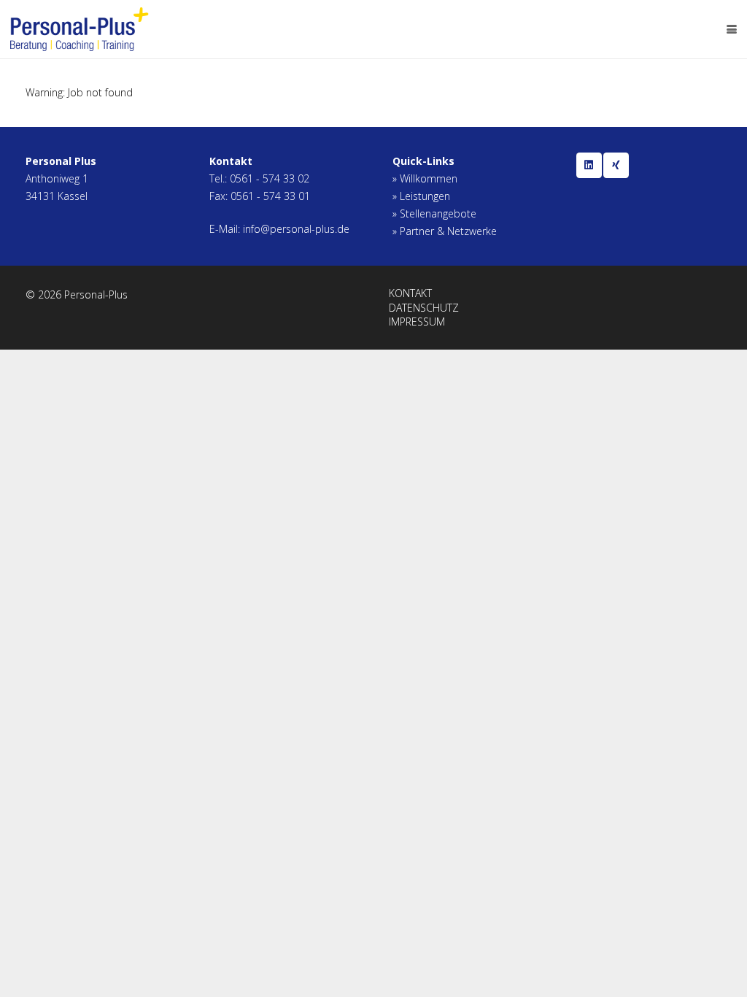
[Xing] (616, 165)
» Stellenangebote (434, 213)
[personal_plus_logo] (79, 29)
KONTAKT (410, 293)
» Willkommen (424, 178)
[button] (732, 29)
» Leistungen (421, 196)
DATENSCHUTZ (424, 308)
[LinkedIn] (589, 165)
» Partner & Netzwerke (444, 231)
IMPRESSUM (417, 321)
